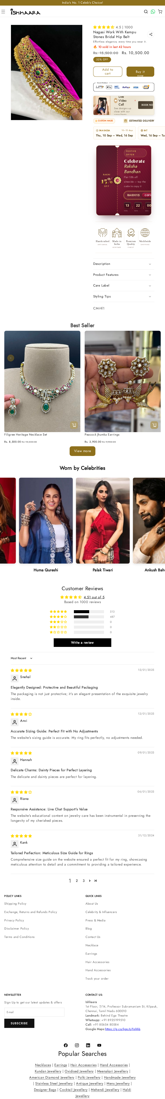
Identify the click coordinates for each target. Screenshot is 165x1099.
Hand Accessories (98, 970)
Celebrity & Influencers (101, 912)
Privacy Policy (14, 920)
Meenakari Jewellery (112, 1071)
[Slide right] (154, 358)
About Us (92, 903)
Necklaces (43, 1064)
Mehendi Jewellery (105, 1089)
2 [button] (77, 880)
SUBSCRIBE (19, 1023)
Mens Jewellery (118, 1083)
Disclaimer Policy (16, 928)
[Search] (146, 11)
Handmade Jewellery (120, 1077)
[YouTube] (99, 1045)
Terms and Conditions (19, 937)
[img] (21, 670)
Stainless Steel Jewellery (54, 1083)
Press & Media (96, 920)
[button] (3, 11)
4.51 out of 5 (94, 597)
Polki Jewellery (89, 1077)
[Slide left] (10, 358)
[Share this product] (150, 34)
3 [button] (84, 880)
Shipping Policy (15, 903)
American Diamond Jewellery (51, 1077)
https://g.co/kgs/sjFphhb (122, 1029)
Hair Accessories (98, 962)
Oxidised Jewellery (79, 1071)
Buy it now (140, 73)
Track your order (97, 978)
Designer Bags (45, 1089)
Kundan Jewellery (48, 1071)
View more (82, 450)
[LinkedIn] (88, 1045)
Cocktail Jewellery (73, 1089)
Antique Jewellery (89, 1083)
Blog (89, 928)
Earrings (91, 953)
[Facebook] (66, 1045)
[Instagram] (77, 1045)
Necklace (92, 945)
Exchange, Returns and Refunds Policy (30, 912)
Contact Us (93, 937)
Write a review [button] (82, 642)
